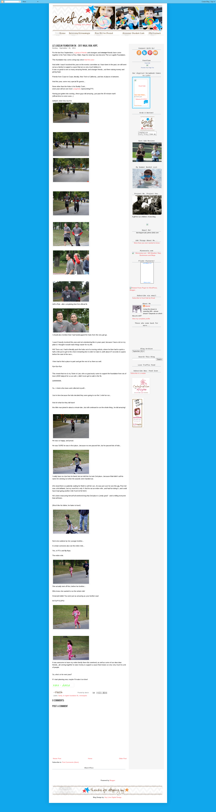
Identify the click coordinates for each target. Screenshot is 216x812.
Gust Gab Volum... (140, 95)
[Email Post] (93, 692)
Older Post (123, 758)
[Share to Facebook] (104, 693)
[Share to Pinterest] (106, 693)
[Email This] (97, 693)
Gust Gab (147, 63)
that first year (89, 60)
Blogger (112, 780)
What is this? (147, 282)
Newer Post (57, 758)
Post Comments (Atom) (70, 762)
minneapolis (83, 695)
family (60, 695)
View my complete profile (141, 319)
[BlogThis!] (100, 693)
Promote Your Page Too (147, 67)
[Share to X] (102, 693)
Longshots (77, 89)
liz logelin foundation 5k (70, 695)
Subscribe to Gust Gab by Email (143, 298)
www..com (147, 263)
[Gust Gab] (147, 65)
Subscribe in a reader (138, 373)
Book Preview (138, 105)
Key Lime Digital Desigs (113, 797)
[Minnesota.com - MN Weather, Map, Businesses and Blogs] (147, 255)
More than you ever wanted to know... (147, 243)
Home (90, 758)
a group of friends (80, 52)
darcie (147, 306)
